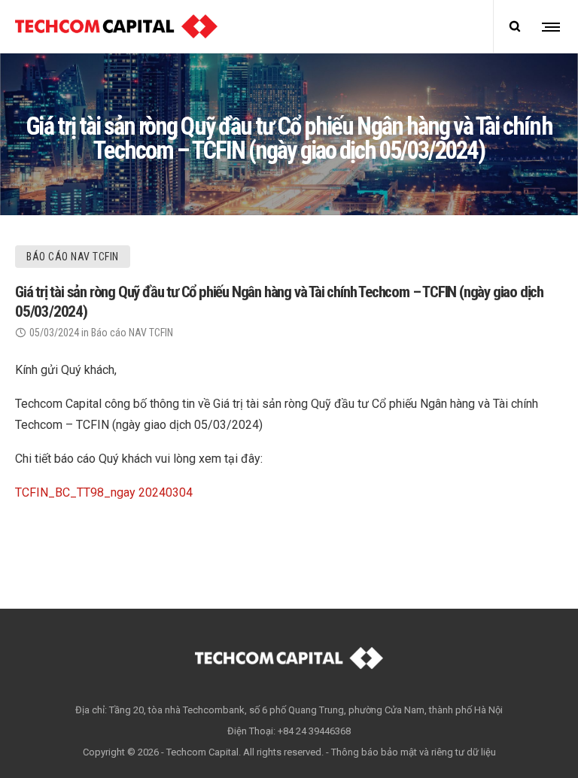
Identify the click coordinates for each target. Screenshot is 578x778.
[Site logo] (116, 26)
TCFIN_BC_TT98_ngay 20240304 (104, 492)
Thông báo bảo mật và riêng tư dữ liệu (413, 752)
